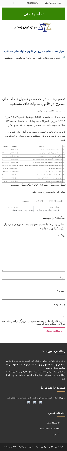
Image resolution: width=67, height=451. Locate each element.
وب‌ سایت (59, 304)
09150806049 (32, 3)
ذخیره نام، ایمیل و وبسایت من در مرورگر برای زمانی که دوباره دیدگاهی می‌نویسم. (33, 322)
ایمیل (61, 290)
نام (62, 277)
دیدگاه (60, 235)
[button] (63, 38)
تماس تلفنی (34, 14)
